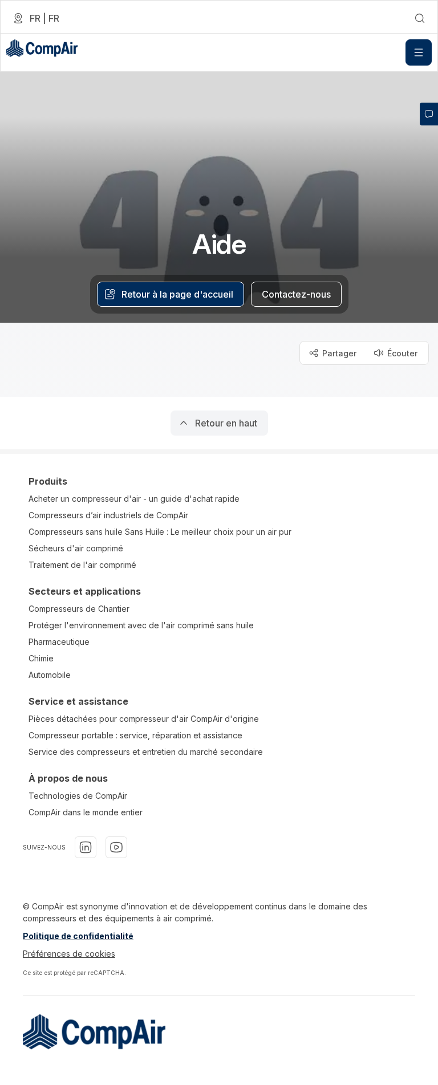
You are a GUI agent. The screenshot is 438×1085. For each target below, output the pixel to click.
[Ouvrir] (418, 52)
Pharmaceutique (59, 642)
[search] (420, 18)
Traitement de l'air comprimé (82, 565)
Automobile (50, 675)
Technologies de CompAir (78, 795)
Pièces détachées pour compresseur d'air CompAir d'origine (144, 719)
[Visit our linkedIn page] (85, 847)
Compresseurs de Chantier (79, 608)
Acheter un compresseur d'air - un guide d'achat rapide (134, 498)
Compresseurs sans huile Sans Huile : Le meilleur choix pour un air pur (160, 532)
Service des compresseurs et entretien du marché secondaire (146, 752)
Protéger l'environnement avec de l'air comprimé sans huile (141, 625)
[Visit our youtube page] (116, 847)
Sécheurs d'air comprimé (76, 548)
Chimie (41, 658)
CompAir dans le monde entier (86, 812)
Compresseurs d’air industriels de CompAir (108, 515)
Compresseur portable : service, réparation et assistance (135, 735)
